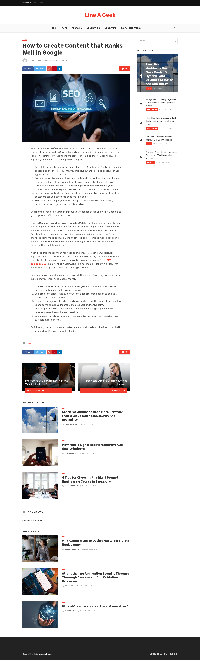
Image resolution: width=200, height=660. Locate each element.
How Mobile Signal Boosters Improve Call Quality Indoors (92, 446)
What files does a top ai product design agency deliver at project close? (161, 121)
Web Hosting (93, 28)
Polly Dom (36, 61)
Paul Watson (70, 424)
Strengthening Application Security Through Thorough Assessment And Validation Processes (95, 577)
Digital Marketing (131, 28)
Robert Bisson (71, 549)
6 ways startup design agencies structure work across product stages (161, 102)
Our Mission (38, 3)
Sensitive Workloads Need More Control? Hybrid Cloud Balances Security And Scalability (92, 415)
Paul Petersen (71, 486)
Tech (54, 28)
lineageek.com (45, 654)
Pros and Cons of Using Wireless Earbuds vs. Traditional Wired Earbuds (161, 155)
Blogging (77, 28)
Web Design (110, 28)
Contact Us (26, 3)
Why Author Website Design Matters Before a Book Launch (95, 542)
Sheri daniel (70, 453)
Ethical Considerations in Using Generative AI (96, 606)
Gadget (150, 162)
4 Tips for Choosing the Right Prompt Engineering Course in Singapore (90, 479)
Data (64, 28)
